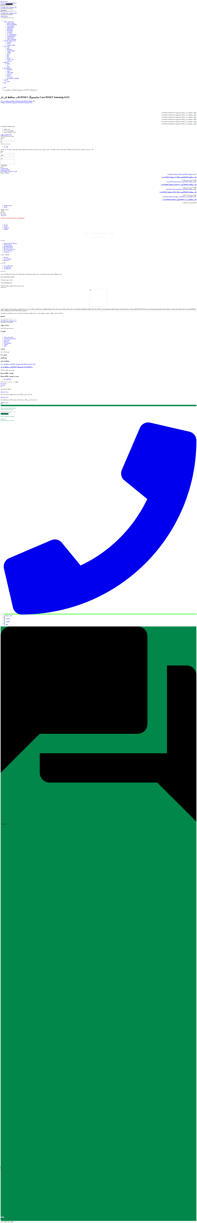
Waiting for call (4, 413)
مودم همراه (10, 69)
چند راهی (9, 61)
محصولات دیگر (7, 68)
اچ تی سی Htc (10, 26)
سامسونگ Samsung (12, 24)
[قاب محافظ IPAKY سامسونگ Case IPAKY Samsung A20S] (98, 102)
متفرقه (8, 75)
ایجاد (17, 381)
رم (7, 65)
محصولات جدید (7, 258)
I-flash (8, 63)
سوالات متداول (7, 244)
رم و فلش (6, 62)
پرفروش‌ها (6, 260)
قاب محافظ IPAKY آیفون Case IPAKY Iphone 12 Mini (179, 177)
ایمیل (2, 155)
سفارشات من (7, 267)
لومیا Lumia (10, 30)
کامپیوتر (6, 79)
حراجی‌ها (6, 257)
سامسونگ (9, 49)
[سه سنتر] (4, 2)
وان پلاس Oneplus (11, 39)
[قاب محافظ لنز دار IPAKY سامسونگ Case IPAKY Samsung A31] (98, 101)
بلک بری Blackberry (12, 34)
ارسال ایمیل (3, 165)
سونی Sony (10, 31)
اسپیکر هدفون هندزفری (10, 40)
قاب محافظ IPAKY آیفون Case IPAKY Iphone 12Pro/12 (178, 184)
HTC (8, 55)
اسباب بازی (10, 76)
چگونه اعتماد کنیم (8, 246)
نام (1, 152)
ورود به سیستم (4, 391)
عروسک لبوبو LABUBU (13, 78)
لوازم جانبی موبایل (8, 21)
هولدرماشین (10, 72)
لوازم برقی (6, 46)
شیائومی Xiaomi (11, 36)
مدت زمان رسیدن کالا (9, 249)
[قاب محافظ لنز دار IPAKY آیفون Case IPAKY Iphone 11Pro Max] (179, 196)
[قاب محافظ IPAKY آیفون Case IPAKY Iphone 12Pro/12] (181, 181)
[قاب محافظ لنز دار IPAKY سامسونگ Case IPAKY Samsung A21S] (18, 364)
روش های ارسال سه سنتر (10, 243)
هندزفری (9, 42)
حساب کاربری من (8, 265)
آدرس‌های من (7, 268)
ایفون (8, 47)
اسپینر (8, 71)
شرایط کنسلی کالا (8, 247)
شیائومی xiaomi (11, 50)
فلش (8, 66)
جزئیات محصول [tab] (8, 205)
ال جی (8, 53)
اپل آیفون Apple (11, 23)
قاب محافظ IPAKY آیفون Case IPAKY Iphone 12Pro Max (178, 192)
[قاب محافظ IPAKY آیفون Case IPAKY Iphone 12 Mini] (181, 174)
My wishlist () (7, 379)
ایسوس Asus (10, 37)
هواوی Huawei (10, 27)
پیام (1, 158)
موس (8, 81)
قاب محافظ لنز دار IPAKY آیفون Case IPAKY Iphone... (179, 199)
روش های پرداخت (8, 250)
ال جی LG (9, 33)
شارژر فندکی (10, 59)
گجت (5, 82)
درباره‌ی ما (6, 252)
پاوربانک (9, 58)
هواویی (8, 52)
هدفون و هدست (11, 45)
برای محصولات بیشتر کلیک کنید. (9, 7)
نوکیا (8, 56)
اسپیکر (8, 43)
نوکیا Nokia (9, 29)
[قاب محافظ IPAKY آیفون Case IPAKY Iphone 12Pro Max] (181, 189)
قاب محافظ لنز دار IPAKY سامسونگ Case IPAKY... (17, 367)
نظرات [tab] (5, 206)
